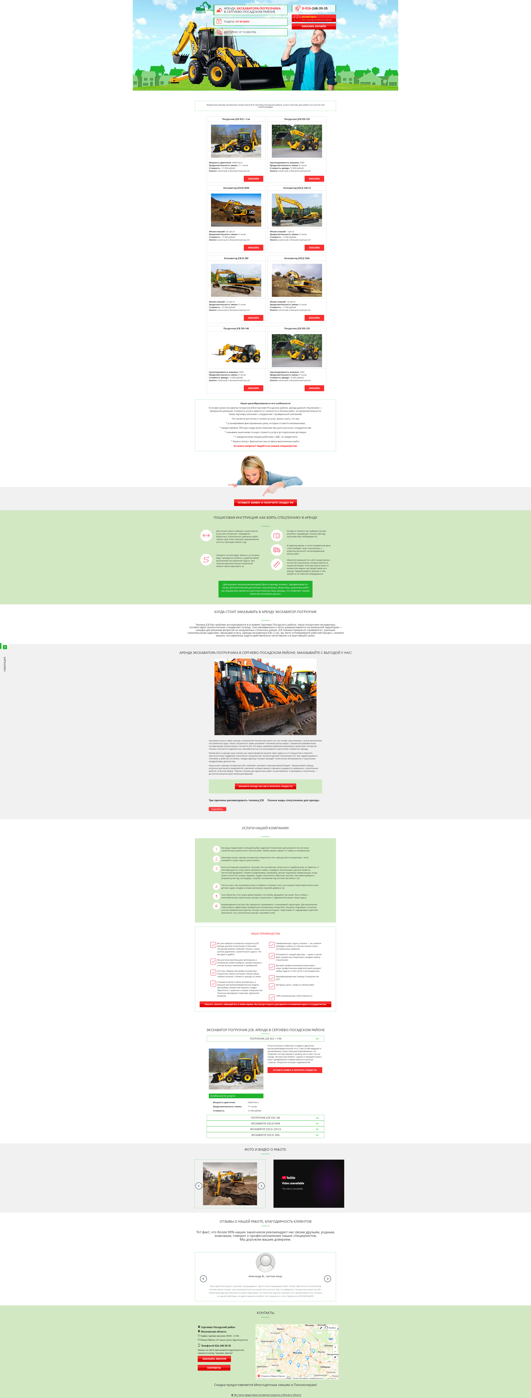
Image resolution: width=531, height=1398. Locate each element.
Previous (199, 1186)
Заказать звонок (214, 1358)
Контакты (214, 1367)
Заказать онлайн (314, 26)
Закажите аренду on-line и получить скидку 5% (266, 786)
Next (261, 1186)
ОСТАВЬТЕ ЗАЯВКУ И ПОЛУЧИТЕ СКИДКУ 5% (295, 1070)
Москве (286, 1394)
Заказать (253, 178)
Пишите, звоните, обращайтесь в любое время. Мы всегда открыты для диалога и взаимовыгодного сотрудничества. (265, 1004)
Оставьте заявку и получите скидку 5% (265, 502)
